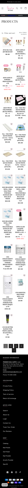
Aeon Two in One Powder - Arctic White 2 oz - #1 (7, 110)
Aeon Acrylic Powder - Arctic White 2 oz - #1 (20, 52)
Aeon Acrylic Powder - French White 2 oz (8, 80)
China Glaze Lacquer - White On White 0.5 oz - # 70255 (20, 230)
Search (5, 410)
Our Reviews (7, 431)
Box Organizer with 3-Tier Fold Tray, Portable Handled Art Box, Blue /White (7, 192)
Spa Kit (5, 464)
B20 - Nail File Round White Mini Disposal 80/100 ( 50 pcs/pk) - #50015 (20, 111)
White (20, 15)
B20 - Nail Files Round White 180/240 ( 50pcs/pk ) (7, 164)
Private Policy (7, 386)
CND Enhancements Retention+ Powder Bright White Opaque (8, 261)
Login (5, 419)
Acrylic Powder (8, 460)
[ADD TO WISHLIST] (11, 38)
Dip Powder (7, 456)
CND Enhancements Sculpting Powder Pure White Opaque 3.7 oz (20, 261)
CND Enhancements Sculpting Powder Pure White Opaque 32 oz (8, 301)
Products (11, 15)
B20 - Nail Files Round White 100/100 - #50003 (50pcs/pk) (7, 136)
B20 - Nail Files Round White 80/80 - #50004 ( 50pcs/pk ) (20, 164)
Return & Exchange (9, 398)
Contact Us (7, 423)
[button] (2, 8)
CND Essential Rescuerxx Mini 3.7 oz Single (20, 295)
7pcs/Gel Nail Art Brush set (8, 51)
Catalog (5, 443)
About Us (6, 415)
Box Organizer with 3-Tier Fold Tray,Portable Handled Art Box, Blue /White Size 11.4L (20, 193)
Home (3, 15)
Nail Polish (6, 447)
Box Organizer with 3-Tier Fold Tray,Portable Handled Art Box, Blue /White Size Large (7, 227)
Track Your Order (9, 427)
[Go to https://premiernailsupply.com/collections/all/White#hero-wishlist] (21, 8)
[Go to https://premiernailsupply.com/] (10, 8)
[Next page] (14, 350)
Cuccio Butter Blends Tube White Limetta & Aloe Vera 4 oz (7, 331)
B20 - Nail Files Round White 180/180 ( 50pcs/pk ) (20, 137)
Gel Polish (6, 452)
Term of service (8, 394)
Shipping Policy (8, 390)
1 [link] (5, 346)
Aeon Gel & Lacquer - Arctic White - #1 (20, 79)
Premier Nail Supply (13, 485)
